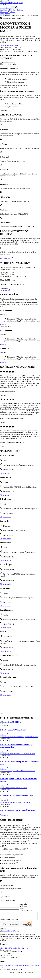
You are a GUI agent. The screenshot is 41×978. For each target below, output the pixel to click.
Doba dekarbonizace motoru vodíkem (16, 795)
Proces (6, 3)
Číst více (4, 735)
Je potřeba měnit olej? (10, 857)
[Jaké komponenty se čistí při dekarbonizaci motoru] (17, 771)
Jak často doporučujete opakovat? (14, 854)
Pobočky (16, 3)
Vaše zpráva (15, 919)
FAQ (11, 3)
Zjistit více (14, 45)
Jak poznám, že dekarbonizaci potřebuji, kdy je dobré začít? (18, 844)
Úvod (5, 965)
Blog (21, 3)
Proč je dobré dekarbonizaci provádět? (16, 840)
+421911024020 (5, 948)
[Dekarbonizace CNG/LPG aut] (11, 722)
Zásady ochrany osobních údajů (18, 965)
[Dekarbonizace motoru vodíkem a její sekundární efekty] (19, 737)
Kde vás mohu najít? (10, 863)
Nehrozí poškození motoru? (12, 851)
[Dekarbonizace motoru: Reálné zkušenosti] (15, 802)
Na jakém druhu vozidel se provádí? (15, 848)
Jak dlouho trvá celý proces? (13, 860)
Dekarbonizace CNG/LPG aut (13, 730)
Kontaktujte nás (5, 8)
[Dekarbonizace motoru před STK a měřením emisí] (17, 754)
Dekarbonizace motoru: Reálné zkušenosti (18, 810)
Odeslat (3, 929)
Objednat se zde (5, 473)
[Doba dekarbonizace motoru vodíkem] (13, 788)
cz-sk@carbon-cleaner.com (20, 948)
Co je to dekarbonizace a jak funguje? (16, 824)
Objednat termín (5, 45)
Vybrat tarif (3, 324)
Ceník (2, 3)
